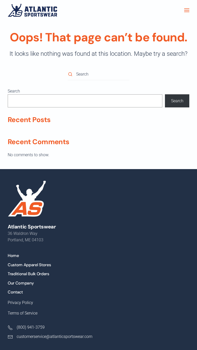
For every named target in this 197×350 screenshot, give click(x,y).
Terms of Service (22, 313)
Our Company (21, 283)
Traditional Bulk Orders (28, 274)
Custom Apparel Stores (29, 265)
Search (14, 91)
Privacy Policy (20, 302)
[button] (186, 10)
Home (13, 255)
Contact (15, 292)
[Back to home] (32, 10)
